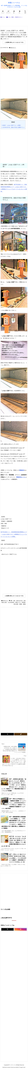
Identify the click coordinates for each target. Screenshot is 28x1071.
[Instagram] (20, 929)
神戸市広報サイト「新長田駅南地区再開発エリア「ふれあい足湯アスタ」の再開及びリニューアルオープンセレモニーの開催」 (14, 534)
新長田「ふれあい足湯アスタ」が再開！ (11, 125)
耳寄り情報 (16, 604)
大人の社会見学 (11, 602)
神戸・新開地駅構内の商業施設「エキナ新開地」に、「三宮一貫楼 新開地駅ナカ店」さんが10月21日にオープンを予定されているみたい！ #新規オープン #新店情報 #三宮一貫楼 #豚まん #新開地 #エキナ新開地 (13, 822)
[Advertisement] (15, 22)
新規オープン (18, 602)
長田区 (24, 604)
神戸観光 (23, 602)
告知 (24, 600)
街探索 (20, 604)
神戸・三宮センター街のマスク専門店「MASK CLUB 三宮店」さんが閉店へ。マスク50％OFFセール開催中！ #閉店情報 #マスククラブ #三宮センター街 (17, 858)
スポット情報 (11, 17)
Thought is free (22, 1067)
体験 (11, 600)
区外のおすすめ (19, 600)
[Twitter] (7, 734)
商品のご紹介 (4, 602)
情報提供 (21, 470)
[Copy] (20, 734)
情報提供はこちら (21, 477)
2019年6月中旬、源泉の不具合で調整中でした (13, 127)
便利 (14, 600)
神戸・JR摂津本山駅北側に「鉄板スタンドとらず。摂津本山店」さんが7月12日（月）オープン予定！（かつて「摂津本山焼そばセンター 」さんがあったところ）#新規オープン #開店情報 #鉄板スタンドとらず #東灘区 (13, 784)
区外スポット (19, 17)
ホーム (3, 17)
